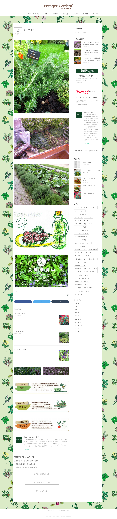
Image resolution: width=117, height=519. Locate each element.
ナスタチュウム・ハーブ (83, 243)
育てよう (55, 14)
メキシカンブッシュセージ (21, 349)
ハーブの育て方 (81, 268)
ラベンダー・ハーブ (81, 220)
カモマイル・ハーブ (81, 233)
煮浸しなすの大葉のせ (89, 186)
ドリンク (88, 217)
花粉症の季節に (80, 224)
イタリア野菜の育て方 (82, 246)
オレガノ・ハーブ (81, 236)
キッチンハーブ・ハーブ (83, 252)
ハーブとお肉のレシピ (82, 291)
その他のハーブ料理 (81, 281)
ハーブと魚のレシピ (81, 284)
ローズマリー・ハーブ (82, 256)
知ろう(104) (16, 291)
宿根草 (91, 224)
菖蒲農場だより (81, 249)
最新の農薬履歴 (87, 162)
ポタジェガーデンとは (34, 14)
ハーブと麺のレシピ (81, 275)
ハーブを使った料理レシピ (84, 288)
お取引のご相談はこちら (41, 474)
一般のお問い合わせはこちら (42, 482)
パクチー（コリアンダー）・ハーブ (86, 208)
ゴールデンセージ (19, 331)
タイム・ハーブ (80, 240)
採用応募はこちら (41, 491)
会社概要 (75, 14)
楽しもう (65, 14)
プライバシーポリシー (82, 214)
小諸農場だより (81, 259)
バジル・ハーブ (81, 262)
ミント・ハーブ (80, 227)
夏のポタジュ (80, 265)
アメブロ (95, 14)
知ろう (46, 14)
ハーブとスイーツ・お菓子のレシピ (86, 272)
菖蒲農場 (93, 249)
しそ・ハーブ (80, 211)
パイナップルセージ (19, 313)
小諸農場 (93, 259)
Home (20, 14)
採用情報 (85, 14)
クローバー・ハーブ (81, 230)
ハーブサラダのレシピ (82, 278)
